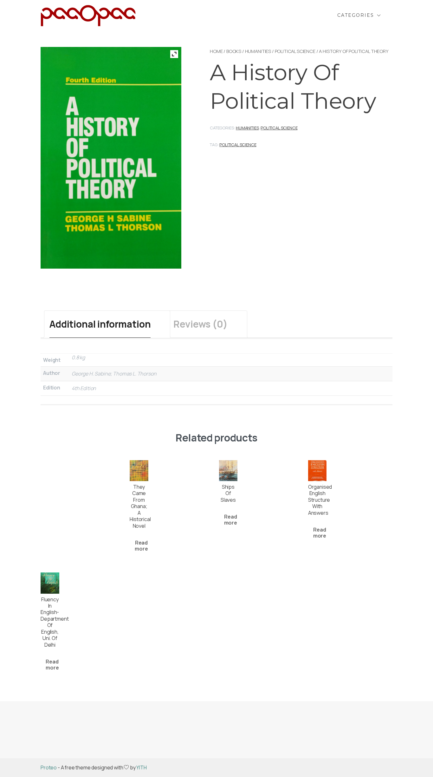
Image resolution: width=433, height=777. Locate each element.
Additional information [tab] (100, 323)
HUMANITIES (258, 51)
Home (216, 51)
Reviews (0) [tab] (200, 323)
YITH (141, 767)
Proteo (49, 767)
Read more (141, 545)
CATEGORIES (355, 15)
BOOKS (233, 51)
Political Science (295, 51)
